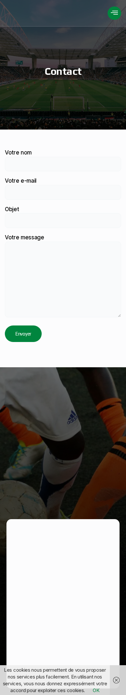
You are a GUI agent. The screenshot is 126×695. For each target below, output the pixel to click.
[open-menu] (114, 13)
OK (96, 690)
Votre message (24, 237)
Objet (12, 209)
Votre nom (18, 152)
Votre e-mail (21, 180)
